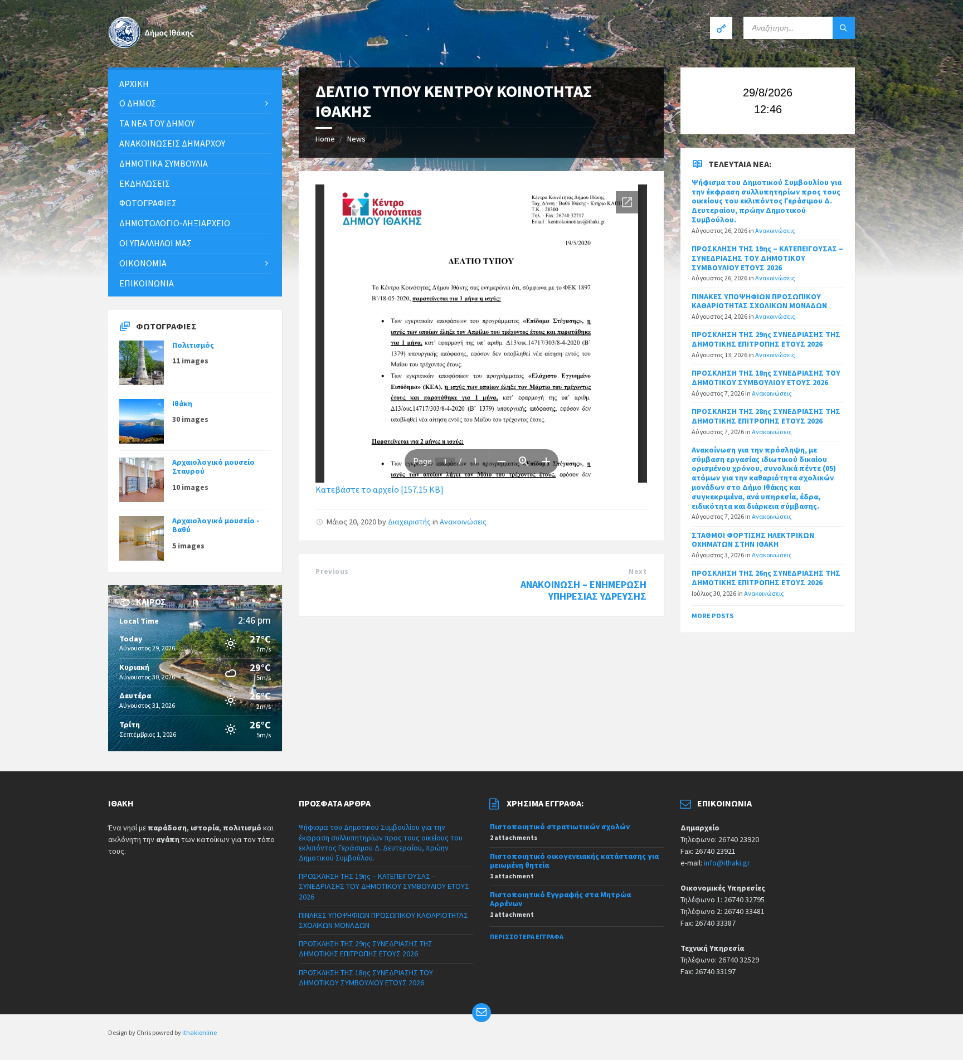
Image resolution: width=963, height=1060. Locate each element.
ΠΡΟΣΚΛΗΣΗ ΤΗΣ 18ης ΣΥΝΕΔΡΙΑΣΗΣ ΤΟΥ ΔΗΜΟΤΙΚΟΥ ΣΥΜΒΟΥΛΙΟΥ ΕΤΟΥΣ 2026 (766, 377)
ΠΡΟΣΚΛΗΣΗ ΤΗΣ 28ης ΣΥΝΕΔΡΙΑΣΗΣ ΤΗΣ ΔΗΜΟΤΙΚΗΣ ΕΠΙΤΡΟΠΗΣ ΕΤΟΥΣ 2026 (766, 416)
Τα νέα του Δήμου (156, 123)
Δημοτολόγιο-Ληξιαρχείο (174, 222)
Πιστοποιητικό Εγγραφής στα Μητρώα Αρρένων (560, 899)
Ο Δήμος (137, 103)
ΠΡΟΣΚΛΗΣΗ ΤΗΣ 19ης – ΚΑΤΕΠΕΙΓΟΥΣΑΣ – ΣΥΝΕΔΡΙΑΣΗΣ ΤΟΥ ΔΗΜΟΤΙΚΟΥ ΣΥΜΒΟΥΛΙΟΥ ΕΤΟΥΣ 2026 (767, 258)
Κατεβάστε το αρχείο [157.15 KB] (379, 489)
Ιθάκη (182, 403)
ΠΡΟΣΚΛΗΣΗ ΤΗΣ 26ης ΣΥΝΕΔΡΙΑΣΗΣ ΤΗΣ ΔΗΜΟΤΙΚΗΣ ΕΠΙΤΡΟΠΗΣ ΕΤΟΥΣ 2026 (766, 577)
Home (325, 139)
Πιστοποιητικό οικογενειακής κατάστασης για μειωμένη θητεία (574, 861)
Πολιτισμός (193, 345)
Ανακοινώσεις (463, 522)
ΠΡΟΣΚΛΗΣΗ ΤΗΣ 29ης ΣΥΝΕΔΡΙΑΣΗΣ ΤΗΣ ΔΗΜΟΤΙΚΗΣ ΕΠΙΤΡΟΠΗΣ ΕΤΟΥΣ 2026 (766, 339)
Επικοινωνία (146, 283)
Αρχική (134, 83)
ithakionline (199, 1032)
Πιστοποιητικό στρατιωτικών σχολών (560, 826)
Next (637, 571)
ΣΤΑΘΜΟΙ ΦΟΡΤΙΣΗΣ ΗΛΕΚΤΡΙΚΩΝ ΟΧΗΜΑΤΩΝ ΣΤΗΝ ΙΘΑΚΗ (753, 540)
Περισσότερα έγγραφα (526, 936)
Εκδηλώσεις (144, 183)
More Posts (712, 615)
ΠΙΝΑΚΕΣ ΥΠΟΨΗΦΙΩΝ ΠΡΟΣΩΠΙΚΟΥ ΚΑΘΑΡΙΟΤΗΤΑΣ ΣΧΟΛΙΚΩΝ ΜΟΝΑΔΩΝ (759, 301)
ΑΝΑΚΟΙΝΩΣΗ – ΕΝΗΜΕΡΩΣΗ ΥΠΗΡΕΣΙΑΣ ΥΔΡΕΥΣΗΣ (583, 590)
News (356, 139)
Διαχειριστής (409, 522)
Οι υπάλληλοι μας (155, 243)
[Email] (481, 1012)
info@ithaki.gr (727, 863)
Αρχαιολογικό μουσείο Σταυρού (213, 466)
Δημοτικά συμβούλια (163, 163)
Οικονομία (143, 263)
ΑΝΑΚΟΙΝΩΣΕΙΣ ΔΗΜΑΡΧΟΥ (172, 143)
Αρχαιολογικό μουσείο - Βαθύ (215, 525)
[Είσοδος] (721, 28)
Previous (331, 571)
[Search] (844, 28)
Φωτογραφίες (148, 202)
